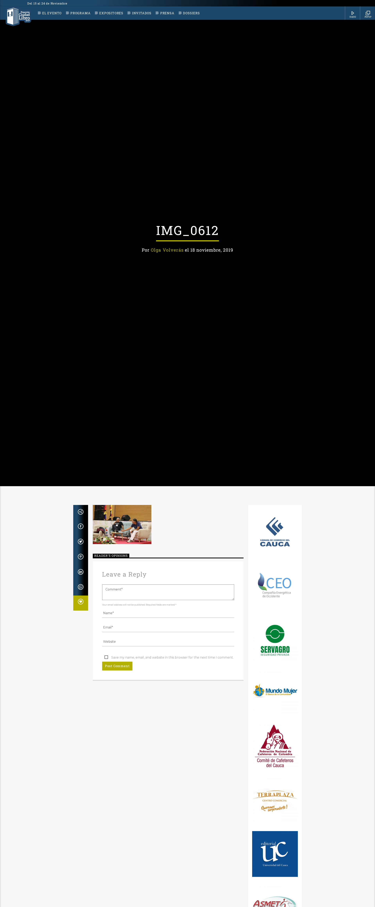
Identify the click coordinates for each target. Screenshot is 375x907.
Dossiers (191, 13)
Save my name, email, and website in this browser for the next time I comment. (172, 695)
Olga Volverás (167, 267)
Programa (80, 13)
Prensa (167, 13)
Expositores (111, 13)
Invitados (141, 13)
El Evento (52, 13)
